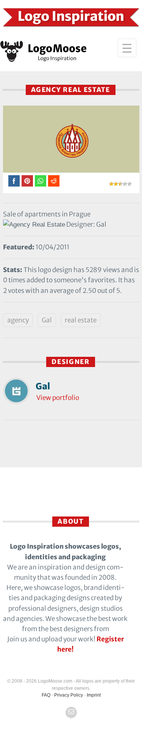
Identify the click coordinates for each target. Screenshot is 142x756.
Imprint (94, 695)
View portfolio (57, 398)
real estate (81, 320)
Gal (47, 320)
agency (18, 320)
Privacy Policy (68, 695)
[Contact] (71, 712)
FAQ (46, 695)
